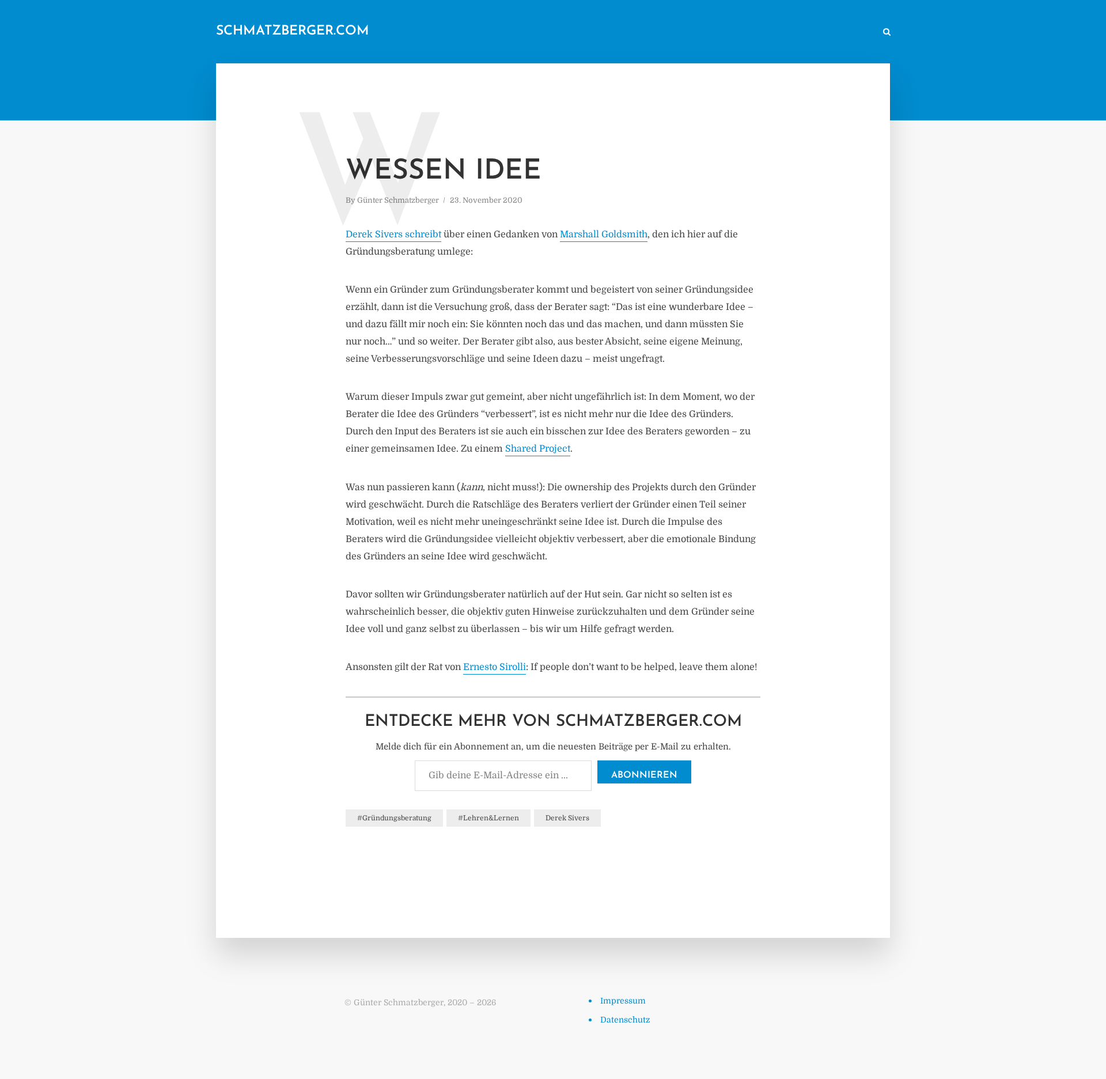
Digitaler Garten (710, 32)
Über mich (774, 32)
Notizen (649, 32)
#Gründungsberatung (394, 818)
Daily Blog (598, 32)
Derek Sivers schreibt (393, 234)
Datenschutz (625, 1019)
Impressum (623, 1000)
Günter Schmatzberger (398, 200)
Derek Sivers (567, 818)
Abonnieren (644, 775)
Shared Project (537, 449)
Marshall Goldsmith (603, 234)
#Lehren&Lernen (488, 818)
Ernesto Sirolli (494, 667)
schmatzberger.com (292, 31)
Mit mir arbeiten (838, 32)
